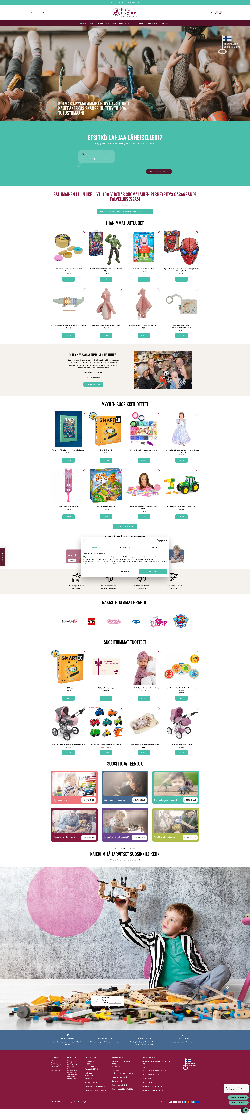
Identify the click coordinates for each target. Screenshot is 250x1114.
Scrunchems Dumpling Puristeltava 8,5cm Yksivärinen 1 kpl (68, 270)
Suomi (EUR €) (56, 1102)
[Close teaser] (5, 547)
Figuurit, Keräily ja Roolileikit (121, 23)
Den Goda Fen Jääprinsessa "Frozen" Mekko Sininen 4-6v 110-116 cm (181, 451)
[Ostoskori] (220, 13)
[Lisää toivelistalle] (83, 232)
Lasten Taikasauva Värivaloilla (68, 506)
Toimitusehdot (72, 1075)
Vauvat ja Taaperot (153, 23)
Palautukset (71, 1077)
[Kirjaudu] (211, 13)
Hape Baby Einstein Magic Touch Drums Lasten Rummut (181, 689)
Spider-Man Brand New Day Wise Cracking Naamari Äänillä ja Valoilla (181, 270)
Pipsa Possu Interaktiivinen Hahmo (143, 269)
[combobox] (38, 12)
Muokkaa (124, 571)
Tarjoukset (83, 23)
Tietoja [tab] (154, 547)
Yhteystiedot (71, 1061)
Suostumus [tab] (96, 547)
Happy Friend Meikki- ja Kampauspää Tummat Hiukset (144, 508)
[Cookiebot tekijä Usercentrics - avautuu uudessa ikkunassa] (158, 540)
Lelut (91, 23)
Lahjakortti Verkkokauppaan (106, 688)
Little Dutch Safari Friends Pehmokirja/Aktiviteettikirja (181, 326)
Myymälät (70, 1067)
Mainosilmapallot (72, 1065)
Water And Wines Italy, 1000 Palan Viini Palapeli (68, 450)
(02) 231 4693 (89, 1066)
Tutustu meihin (93, 384)
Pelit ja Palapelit (138, 23)
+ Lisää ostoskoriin (115, 1003)
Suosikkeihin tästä (125, 526)
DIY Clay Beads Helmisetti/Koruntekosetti (144, 450)
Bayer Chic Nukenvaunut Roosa (181, 744)
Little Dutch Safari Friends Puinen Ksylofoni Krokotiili (68, 325)
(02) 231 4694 (116, 1066)
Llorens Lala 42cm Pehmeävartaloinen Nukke (144, 744)
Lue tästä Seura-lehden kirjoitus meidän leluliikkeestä (125, 211)
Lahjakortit (54, 1067)
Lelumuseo (70, 1069)
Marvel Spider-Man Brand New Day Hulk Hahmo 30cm (106, 270)
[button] (2, 557)
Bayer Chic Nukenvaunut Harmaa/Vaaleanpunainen (68, 744)
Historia (69, 1063)
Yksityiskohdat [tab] (125, 547)
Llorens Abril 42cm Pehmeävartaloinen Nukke (144, 688)
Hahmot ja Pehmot (102, 23)
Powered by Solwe (83, 1102)
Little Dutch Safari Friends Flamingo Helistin (106, 325)
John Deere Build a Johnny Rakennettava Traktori (181, 506)
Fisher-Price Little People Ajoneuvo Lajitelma (106, 744)
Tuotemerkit (166, 23)
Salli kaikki (153, 571)
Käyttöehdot (71, 1073)
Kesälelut (54, 1063)
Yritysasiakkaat (56, 1071)
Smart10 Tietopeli (106, 450)
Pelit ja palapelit (56, 1065)
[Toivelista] (215, 13)
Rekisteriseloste (72, 1071)
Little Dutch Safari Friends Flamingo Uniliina (143, 325)
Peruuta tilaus (71, 1078)
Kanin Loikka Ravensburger (106, 506)
